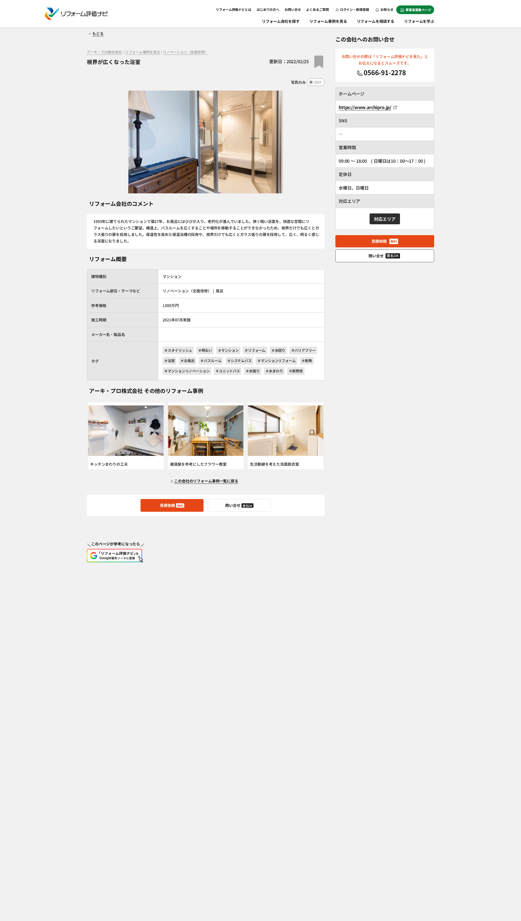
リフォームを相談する (376, 21)
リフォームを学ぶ (419, 21)
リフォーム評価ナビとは (233, 9)
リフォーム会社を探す (281, 21)
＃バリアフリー (303, 350)
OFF (318, 82)
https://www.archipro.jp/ (365, 107)
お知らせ (386, 9)
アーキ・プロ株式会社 (104, 52)
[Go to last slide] (93, 436)
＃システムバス (239, 360)
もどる (98, 33)
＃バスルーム (210, 360)
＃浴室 (169, 360)
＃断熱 (306, 360)
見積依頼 (171, 505)
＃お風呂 (187, 360)
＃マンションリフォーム (276, 360)
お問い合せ (293, 9)
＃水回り (278, 350)
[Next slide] (318, 436)
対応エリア (384, 219)
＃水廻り (252, 370)
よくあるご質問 (317, 9)
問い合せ (239, 505)
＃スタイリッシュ (178, 350)
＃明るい (205, 350)
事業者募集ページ (418, 9)
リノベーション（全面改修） (185, 52)
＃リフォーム (254, 350)
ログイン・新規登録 (354, 9)
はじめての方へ (268, 9)
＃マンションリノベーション (186, 370)
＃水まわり (274, 370)
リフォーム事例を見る (328, 21)
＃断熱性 (296, 370)
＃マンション (228, 350)
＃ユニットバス (227, 370)
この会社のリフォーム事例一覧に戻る (206, 481)
